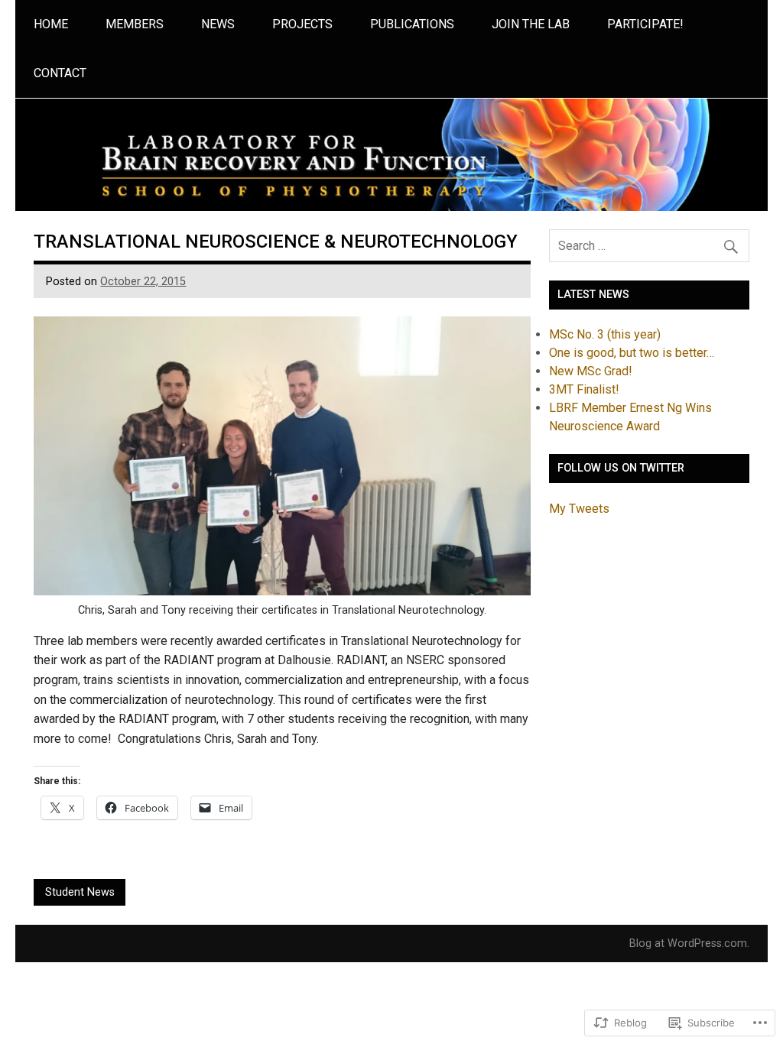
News (218, 24)
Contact (60, 73)
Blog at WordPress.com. (689, 943)
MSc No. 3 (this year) (605, 334)
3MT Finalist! (584, 389)
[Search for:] (649, 245)
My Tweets (579, 508)
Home (51, 24)
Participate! (645, 24)
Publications (412, 24)
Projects (302, 24)
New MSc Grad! (590, 371)
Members (135, 24)
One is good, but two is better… (631, 352)
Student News (80, 892)
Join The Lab (531, 24)
